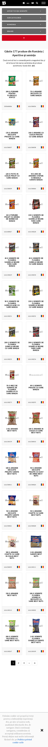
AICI (33, 66)
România (11, 24)
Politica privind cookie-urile (22, 741)
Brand (10, 31)
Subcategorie (14, 18)
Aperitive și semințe (17, 11)
